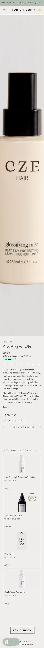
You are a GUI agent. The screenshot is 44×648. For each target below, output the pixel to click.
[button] (22, 415)
